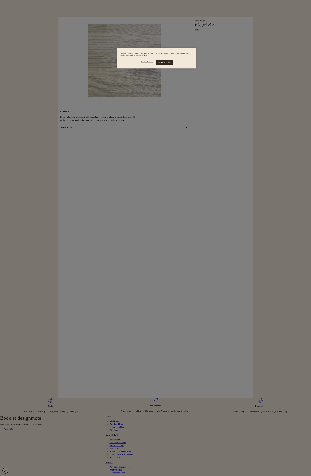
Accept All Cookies (164, 62)
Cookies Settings (147, 62)
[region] (156, 58)
